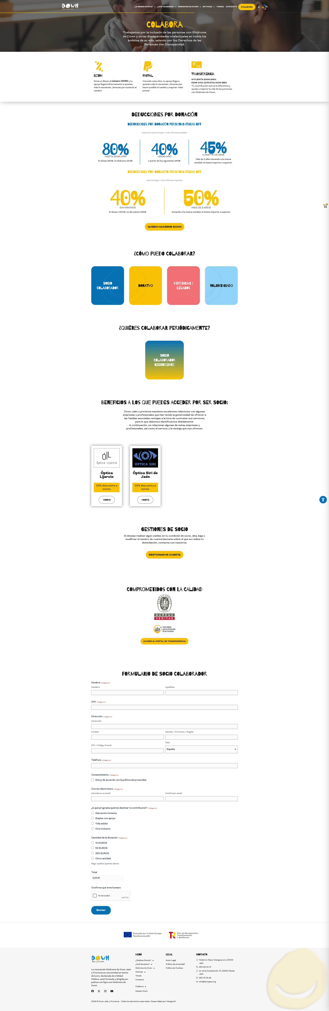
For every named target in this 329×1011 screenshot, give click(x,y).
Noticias (207, 7)
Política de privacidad (175, 964)
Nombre (95, 687)
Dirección (96, 721)
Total (94, 872)
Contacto (231, 7)
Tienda (220, 7)
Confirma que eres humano (106, 887)
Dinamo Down (141, 991)
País (167, 742)
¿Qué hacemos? (165, 7)
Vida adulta (101, 823)
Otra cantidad (103, 858)
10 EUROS (101, 843)
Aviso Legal (171, 960)
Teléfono (101, 760)
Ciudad (95, 732)
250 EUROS (102, 853)
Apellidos (170, 687)
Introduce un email (100, 793)
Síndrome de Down (188, 7)
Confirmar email (173, 793)
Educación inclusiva (106, 813)
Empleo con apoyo (105, 818)
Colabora (139, 986)
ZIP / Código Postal (101, 745)
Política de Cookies (174, 968)
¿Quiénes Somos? (143, 7)
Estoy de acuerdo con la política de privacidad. (121, 780)
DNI (98, 701)
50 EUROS (101, 848)
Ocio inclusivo (103, 828)
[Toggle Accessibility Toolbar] (323, 500)
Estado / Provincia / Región (179, 732)
